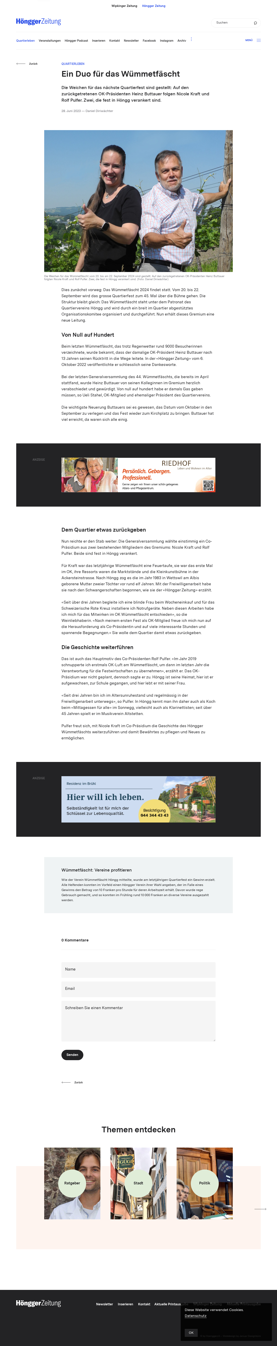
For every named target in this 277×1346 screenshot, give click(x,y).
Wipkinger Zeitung (124, 6)
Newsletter (104, 1304)
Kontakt (144, 1304)
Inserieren (125, 1304)
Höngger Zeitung (153, 6)
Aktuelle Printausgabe (171, 1304)
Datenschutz (196, 1316)
